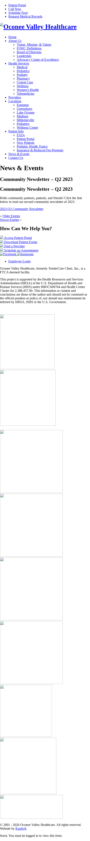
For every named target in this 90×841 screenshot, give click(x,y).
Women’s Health (28, 90)
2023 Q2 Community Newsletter (21, 209)
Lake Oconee (26, 112)
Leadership (24, 56)
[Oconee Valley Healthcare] (38, 26)
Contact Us (15, 158)
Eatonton (23, 105)
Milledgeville (25, 120)
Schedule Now (18, 12)
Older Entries (11, 216)
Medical (22, 67)
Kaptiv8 (20, 828)
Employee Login (19, 261)
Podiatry (22, 75)
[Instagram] (25, 254)
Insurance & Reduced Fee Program (40, 150)
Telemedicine (25, 93)
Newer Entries (9, 220)
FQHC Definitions (29, 48)
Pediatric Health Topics (32, 146)
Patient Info (16, 131)
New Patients (25, 142)
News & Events (18, 154)
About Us (14, 41)
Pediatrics (23, 71)
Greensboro (24, 108)
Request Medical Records (25, 16)
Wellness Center (27, 127)
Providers (14, 97)
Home (12, 37)
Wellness (22, 86)
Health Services (18, 63)
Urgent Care (25, 82)
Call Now (14, 9)
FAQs (21, 135)
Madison (22, 116)
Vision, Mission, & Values (34, 44)
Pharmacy (23, 78)
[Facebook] (8, 254)
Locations (14, 101)
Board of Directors (29, 52)
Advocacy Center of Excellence (38, 59)
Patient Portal (17, 5)
